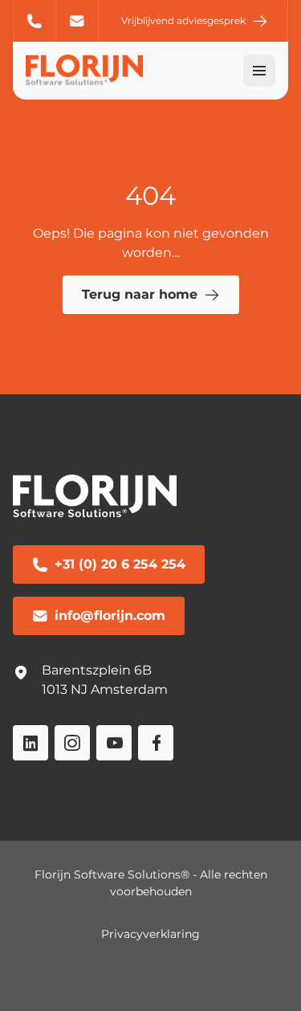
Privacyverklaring (150, 934)
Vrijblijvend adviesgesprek (183, 20)
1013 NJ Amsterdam (105, 689)
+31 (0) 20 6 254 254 (34, 21)
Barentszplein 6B (97, 670)
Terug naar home (139, 294)
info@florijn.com (77, 21)
